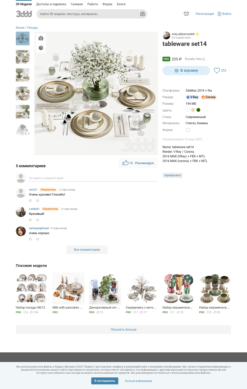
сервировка (172, 175)
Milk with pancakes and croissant (67, 307)
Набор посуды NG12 (30, 307)
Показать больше (123, 329)
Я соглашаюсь (104, 381)
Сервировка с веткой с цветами (141, 307)
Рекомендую (141, 163)
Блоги (121, 4)
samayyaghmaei (39, 228)
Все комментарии (87, 249)
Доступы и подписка (51, 4)
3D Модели (24, 4)
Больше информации (138, 380)
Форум (107, 4)
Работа (92, 4)
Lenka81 (34, 208)
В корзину (189, 70)
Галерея (77, 4)
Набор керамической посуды (177, 307)
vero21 (33, 189)
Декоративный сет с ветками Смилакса (104, 307)
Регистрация (205, 14)
